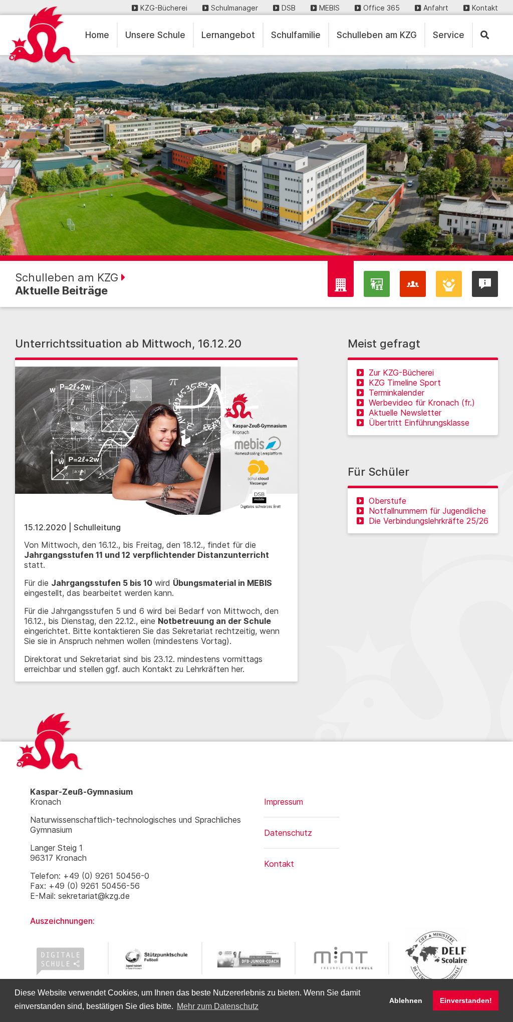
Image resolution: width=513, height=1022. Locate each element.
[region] (256, 155)
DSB (289, 8)
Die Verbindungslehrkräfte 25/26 (428, 521)
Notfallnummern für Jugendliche (427, 511)
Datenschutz (288, 833)
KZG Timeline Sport (405, 383)
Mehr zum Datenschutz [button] (218, 1006)
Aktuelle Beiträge (61, 290)
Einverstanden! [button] (466, 1000)
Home (97, 35)
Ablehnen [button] (405, 1000)
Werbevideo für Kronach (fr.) (422, 403)
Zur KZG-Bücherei (401, 373)
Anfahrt (435, 8)
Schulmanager (234, 8)
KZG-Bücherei (163, 8)
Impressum (283, 802)
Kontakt (485, 8)
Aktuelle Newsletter (405, 413)
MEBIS (329, 8)
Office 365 (381, 8)
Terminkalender (396, 393)
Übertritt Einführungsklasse (419, 423)
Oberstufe (387, 501)
